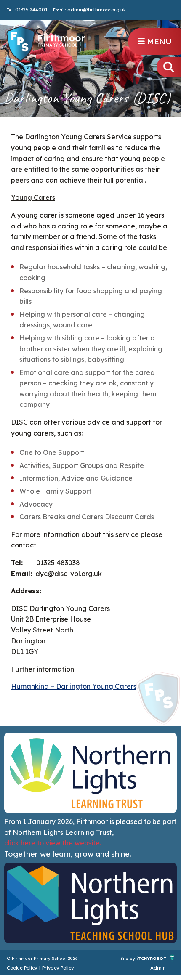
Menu (158, 41)
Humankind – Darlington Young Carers (73, 686)
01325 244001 (31, 10)
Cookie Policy (22, 968)
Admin (158, 968)
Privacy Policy (58, 968)
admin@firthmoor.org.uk (96, 10)
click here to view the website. (52, 843)
